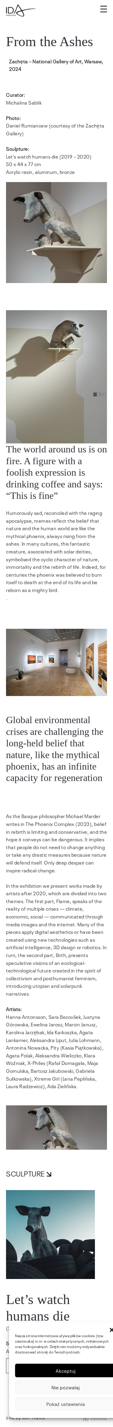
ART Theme (34, 1418)
